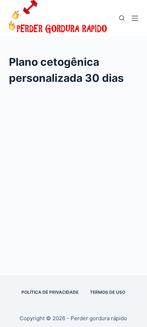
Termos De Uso (107, 292)
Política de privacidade (49, 292)
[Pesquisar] (122, 18)
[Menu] (135, 18)
